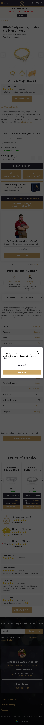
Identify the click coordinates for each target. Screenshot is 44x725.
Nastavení (22, 365)
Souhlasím (22, 372)
